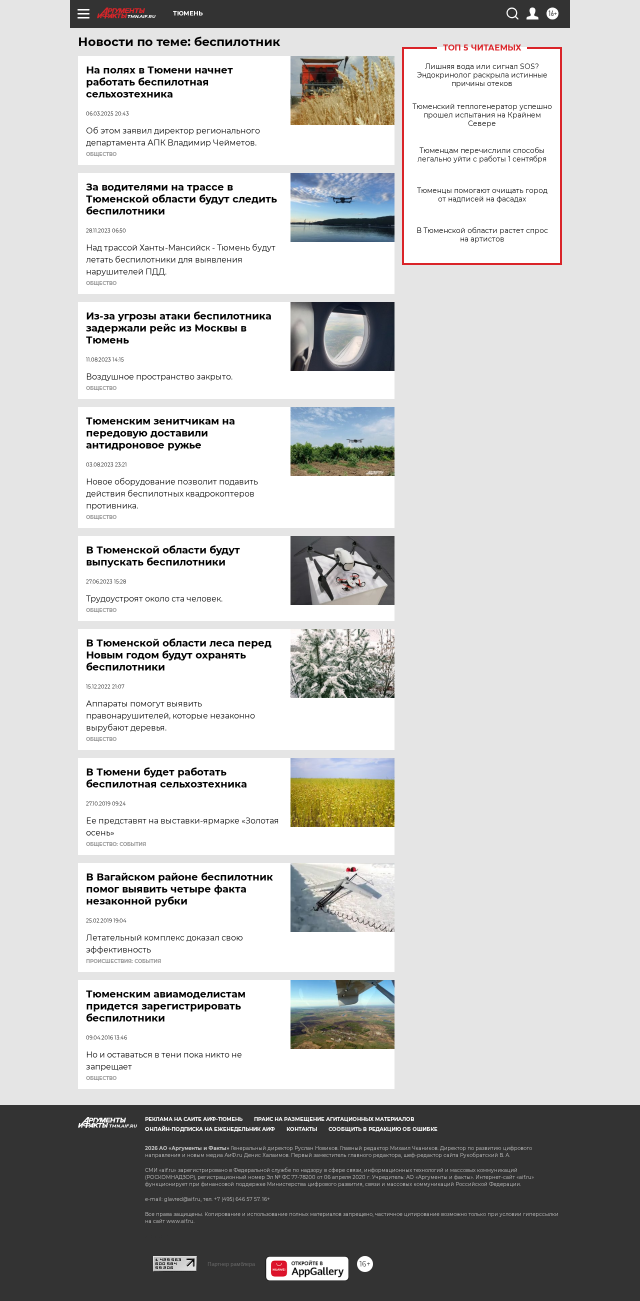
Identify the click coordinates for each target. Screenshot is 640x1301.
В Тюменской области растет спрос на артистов (482, 235)
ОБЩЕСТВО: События (116, 844)
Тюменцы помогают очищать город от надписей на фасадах (482, 195)
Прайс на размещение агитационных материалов (334, 1119)
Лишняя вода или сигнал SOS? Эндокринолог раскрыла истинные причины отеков (482, 75)
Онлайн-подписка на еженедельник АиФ (210, 1129)
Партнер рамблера (231, 1264)
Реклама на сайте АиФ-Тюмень (193, 1119)
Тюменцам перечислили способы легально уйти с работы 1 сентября (482, 155)
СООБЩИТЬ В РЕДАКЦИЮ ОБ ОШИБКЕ (383, 1129)
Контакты (301, 1129)
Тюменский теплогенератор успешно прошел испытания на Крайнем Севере (482, 115)
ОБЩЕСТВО (101, 154)
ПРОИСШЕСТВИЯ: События (123, 961)
